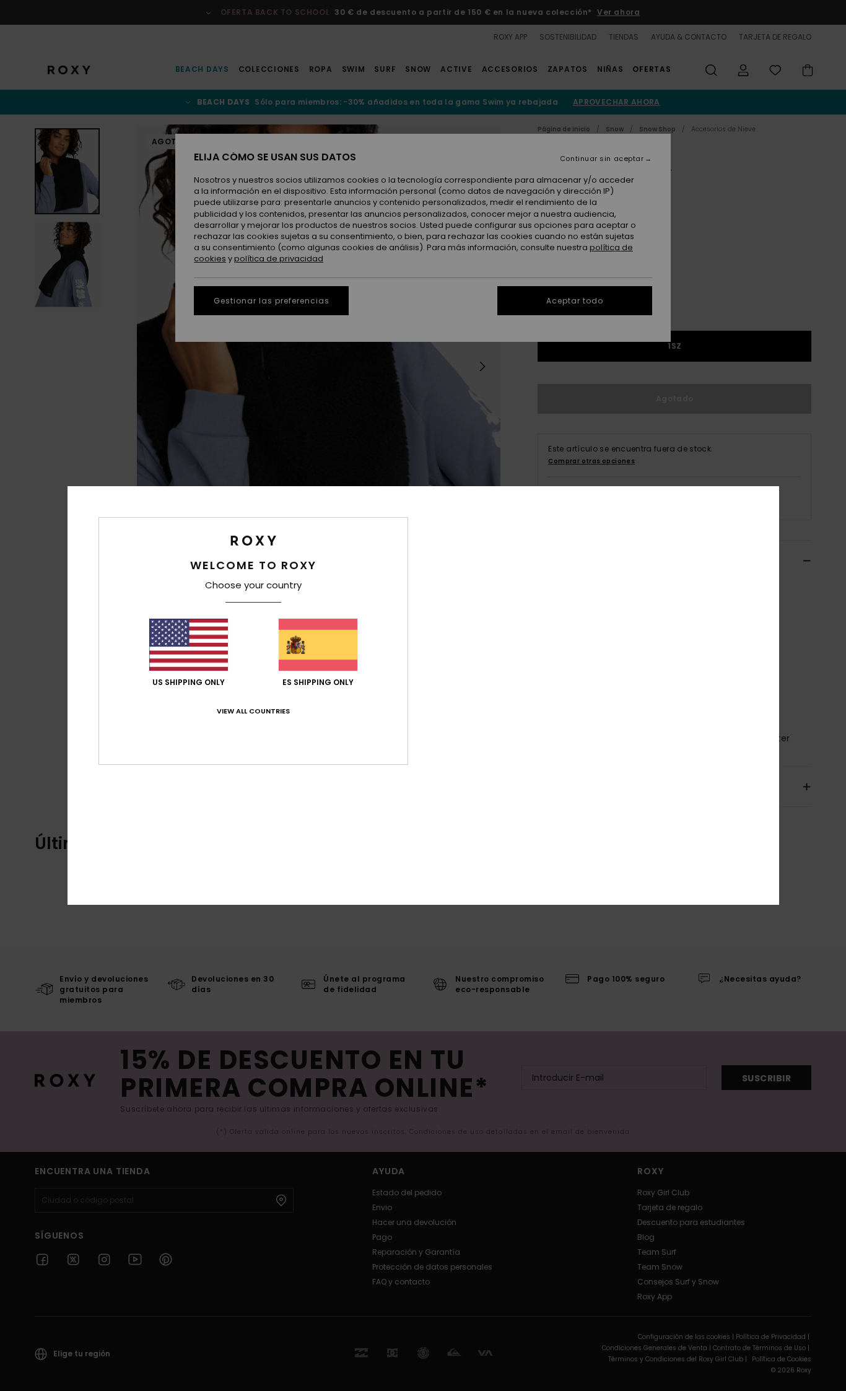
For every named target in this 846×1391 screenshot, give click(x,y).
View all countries (253, 711)
